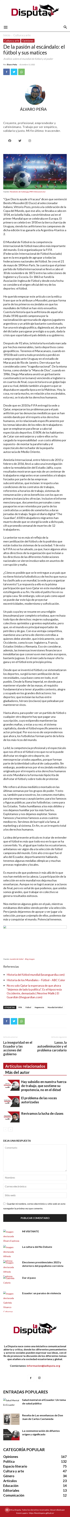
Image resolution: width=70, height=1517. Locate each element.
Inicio (6, 35)
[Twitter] (14, 72)
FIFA (20, 1007)
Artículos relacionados (25, 1066)
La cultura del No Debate (37, 1246)
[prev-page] (5, 1129)
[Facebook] (6, 72)
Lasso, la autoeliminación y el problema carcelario (52, 1046)
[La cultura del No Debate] (11, 1254)
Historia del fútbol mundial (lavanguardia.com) (36, 974)
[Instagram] (39, 1378)
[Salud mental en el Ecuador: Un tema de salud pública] (11, 1403)
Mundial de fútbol (55, 1007)
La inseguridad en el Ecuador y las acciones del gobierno (17, 1048)
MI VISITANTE (30, 1231)
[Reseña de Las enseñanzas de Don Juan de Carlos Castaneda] (11, 1419)
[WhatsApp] (21, 72)
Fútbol (28, 1007)
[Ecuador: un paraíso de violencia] (11, 1302)
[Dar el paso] (11, 1281)
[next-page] (10, 1129)
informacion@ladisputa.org (43, 1365)
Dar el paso (29, 1277)
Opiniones (28, 40)
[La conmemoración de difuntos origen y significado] (11, 1434)
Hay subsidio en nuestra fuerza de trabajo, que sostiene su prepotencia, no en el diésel (43, 1086)
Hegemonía (39, 1007)
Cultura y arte (22, 35)
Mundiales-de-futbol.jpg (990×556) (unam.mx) (27, 192)
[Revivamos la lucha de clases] (11, 1117)
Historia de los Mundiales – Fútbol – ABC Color (36, 980)
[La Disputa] (35, 11)
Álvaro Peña (12, 64)
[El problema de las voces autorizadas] (11, 1101)
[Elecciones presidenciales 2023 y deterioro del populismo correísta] (11, 1270)
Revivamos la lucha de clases (42, 1113)
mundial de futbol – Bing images (22, 959)
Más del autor (17, 1072)
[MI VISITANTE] (11, 1236)
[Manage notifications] (7, 1509)
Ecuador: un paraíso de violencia (41, 1293)
